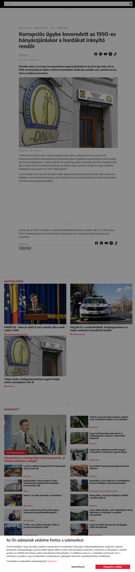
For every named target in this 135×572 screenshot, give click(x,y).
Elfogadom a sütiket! (112, 567)
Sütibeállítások (78, 567)
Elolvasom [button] (52, 561)
